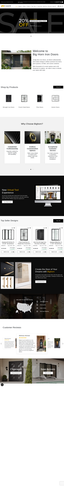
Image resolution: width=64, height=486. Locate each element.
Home (17, 6)
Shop (32, 6)
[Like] (12, 228)
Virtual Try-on (45, 6)
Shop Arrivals (48, 372)
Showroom (50, 6)
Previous (1, 344)
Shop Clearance (16, 372)
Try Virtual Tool (7, 201)
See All (58, 220)
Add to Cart (6, 251)
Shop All (58, 87)
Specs (35, 6)
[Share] (14, 228)
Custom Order (39, 6)
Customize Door (41, 281)
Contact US (54, 6)
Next (63, 344)
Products (28, 6)
